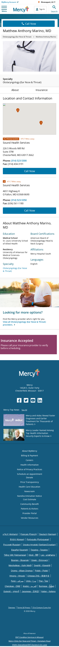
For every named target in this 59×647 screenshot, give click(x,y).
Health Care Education (29, 486)
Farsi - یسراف (17, 581)
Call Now (30, 23)
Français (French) (28, 534)
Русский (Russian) (12, 544)
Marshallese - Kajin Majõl (20, 565)
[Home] (21, 9)
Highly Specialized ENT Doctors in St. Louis (29, 645)
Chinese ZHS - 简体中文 (38, 576)
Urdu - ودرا (31, 581)
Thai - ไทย (43, 581)
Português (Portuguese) (38, 539)
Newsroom (29, 491)
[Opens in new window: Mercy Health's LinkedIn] (40, 400)
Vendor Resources (29, 518)
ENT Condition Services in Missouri (29, 637)
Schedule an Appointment (29, 474)
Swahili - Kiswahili (42, 565)
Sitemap (11, 607)
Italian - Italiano (48, 591)
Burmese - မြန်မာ (46, 586)
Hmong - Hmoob (17, 576)
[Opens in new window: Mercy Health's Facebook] (19, 400)
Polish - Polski (41, 570)
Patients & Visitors (29, 508)
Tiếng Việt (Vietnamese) (15, 555)
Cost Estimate (29, 499)
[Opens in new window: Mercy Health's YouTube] (33, 400)
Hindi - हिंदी (33, 555)
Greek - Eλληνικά (39, 560)
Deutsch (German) (47, 534)
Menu (4, 11)
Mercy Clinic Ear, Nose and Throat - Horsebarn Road (29, 641)
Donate (29, 477)
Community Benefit (29, 504)
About (15, 90)
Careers (29, 460)
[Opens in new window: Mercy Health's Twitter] (26, 400)
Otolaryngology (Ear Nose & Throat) (17, 37)
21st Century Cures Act (42, 607)
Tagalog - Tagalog (39, 550)
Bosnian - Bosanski (20, 560)
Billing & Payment (29, 455)
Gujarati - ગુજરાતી (11, 591)
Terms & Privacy (24, 607)
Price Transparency (29, 482)
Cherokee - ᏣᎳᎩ (12, 586)
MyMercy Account (8, 2)
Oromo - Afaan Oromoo (22, 570)
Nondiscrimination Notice (29, 496)
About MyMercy (29, 451)
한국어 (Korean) (17, 539)
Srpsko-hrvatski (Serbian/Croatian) (39, 544)
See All (24, 410)
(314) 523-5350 (19, 200)
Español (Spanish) (19, 550)
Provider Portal (29, 513)
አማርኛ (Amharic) (10, 534)
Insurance (42, 90)
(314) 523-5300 (19, 160)
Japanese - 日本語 (30, 591)
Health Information (29, 464)
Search (54, 11)
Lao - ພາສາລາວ (48, 555)
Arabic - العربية (30, 586)
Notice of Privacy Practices (29, 469)
